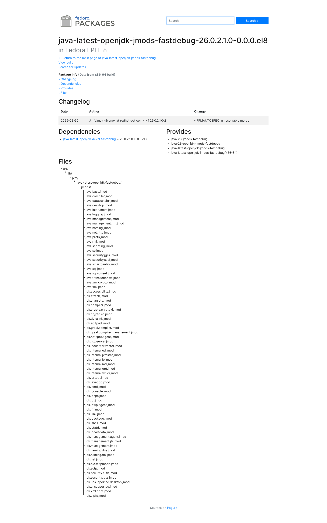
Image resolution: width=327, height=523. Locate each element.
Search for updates (72, 67)
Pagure (172, 508)
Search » (252, 21)
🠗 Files (62, 93)
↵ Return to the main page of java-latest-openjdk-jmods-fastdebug (107, 58)
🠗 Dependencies (69, 83)
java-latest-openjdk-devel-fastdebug (89, 139)
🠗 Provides (65, 88)
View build (65, 62)
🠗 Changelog (67, 79)
